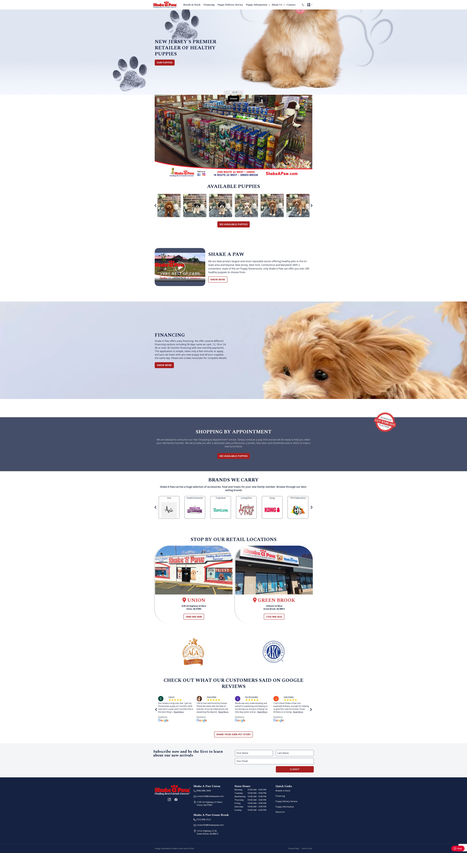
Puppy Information (256, 5)
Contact (291, 5)
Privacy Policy (293, 848)
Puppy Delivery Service (230, 5)
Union (195, 600)
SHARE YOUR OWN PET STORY (233, 734)
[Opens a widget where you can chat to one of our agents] (458, 849)
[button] (231, 92)
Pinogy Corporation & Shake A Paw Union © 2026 (174, 848)
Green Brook (276, 600)
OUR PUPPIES (164, 62)
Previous (155, 205)
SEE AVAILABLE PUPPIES (233, 224)
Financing (209, 5)
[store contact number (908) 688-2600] (303, 5)
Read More (179, 712)
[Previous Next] (233, 205)
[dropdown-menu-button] (269, 4)
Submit (295, 769)
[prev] (156, 710)
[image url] (165, 4)
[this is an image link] (172, 789)
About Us (277, 5)
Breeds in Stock (192, 5)
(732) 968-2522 (274, 616)
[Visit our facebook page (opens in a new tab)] (175, 799)
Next (311, 205)
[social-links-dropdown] (309, 4)
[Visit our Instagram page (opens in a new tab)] (169, 799)
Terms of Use (306, 848)
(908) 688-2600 (194, 616)
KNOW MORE (217, 279)
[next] (311, 710)
